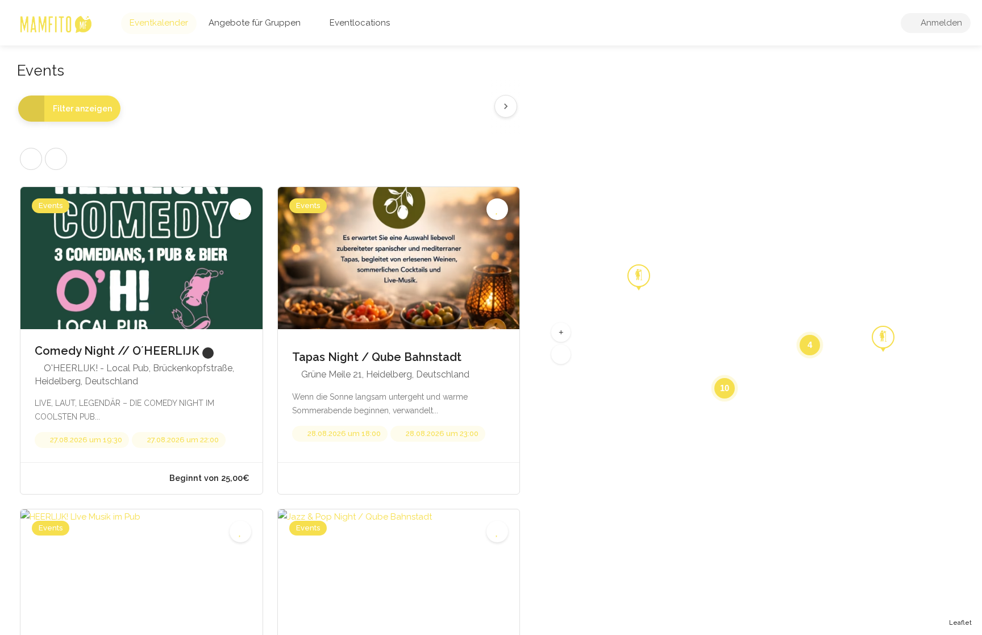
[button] (561, 332)
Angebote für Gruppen (255, 23)
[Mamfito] (55, 23)
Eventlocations (360, 23)
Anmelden (940, 23)
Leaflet (960, 622)
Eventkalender (159, 23)
